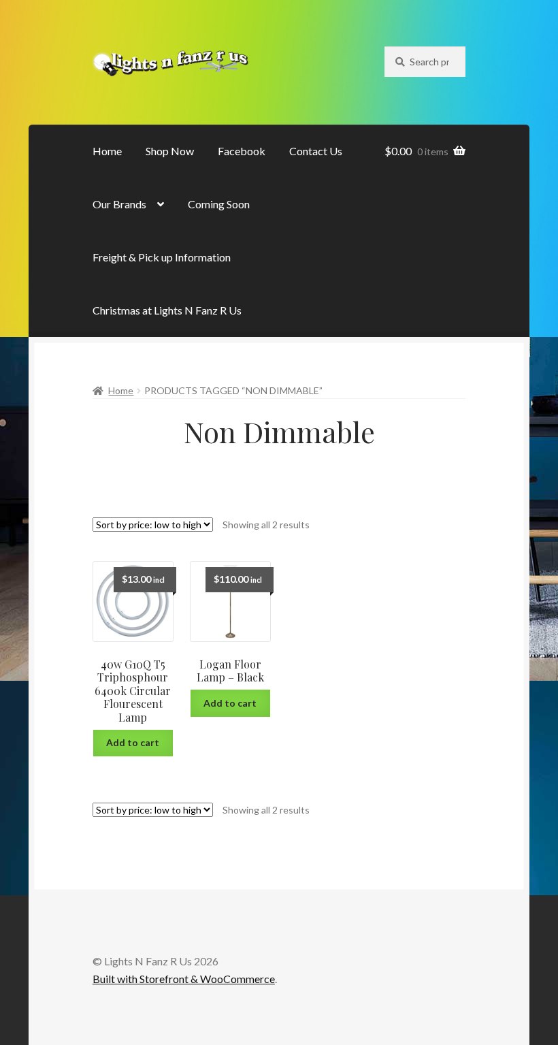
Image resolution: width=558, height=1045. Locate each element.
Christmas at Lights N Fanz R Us (167, 310)
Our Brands (119, 203)
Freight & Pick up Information (162, 257)
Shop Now (170, 150)
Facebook (241, 150)
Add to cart (132, 742)
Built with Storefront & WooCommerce (184, 978)
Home (107, 150)
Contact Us (315, 150)
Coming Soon (219, 203)
